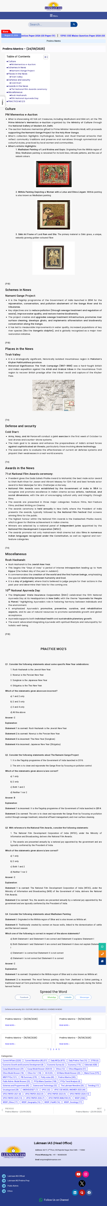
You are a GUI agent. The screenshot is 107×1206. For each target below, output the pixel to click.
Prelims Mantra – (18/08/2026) (21, 1037)
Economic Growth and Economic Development (23, 1065)
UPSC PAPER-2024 (79, 1094)
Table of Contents (18, 56)
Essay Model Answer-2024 (40, 1069)
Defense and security (19, 80)
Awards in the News (18, 86)
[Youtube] (78, 1174)
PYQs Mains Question (45, 1081)
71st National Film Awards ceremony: (29, 89)
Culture (12, 61)
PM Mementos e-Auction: (23, 64)
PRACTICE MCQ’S (16, 101)
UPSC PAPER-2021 (12, 1094)
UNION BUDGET (30, 1090)
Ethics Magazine (77, 1069)
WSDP (80, 1098)
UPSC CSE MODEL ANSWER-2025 (69, 1090)
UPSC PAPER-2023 (56, 1094)
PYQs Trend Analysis (70, 1081)
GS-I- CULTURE (27, 1009)
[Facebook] (89, 1192)
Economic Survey (55, 1065)
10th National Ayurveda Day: (25, 98)
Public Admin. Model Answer (16, 1081)
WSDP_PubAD (52, 1102)
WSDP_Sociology (73, 1102)
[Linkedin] (75, 1192)
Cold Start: (16, 83)
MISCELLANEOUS (40, 1009)
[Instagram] (85, 1174)
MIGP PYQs (10, 1077)
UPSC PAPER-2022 (34, 1094)
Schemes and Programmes (16, 1086)
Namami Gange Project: (23, 70)
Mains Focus (91, 1073)
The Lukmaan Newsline (72, 1086)
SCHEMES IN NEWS (54, 1009)
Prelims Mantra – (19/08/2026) (75, 1018)
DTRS (95, 1061)
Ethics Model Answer (13, 1073)
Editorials (91, 1065)
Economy (74, 1065)
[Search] (74, 24)
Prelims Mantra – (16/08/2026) (75, 1037)
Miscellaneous (15, 92)
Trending (93, 1086)
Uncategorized (11, 1090)
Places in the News (17, 73)
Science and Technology (45, 1086)
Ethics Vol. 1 (34, 1073)
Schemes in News (17, 67)
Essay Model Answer (13, 1069)
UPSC (46, 1090)
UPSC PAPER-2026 (35, 1098)
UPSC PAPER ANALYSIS (59, 1098)
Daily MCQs (58, 1061)
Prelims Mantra (54, 41)
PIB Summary (29, 1077)
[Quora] (82, 1192)
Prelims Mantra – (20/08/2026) (21, 1018)
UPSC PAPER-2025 (12, 1098)
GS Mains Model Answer (68, 1073)
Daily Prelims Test (78, 1061)
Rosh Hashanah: (19, 95)
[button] (53, 15)
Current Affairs (12, 1061)
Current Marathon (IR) (36, 1061)
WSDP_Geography (31, 1102)
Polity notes (47, 1077)
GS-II (49, 1073)
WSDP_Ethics (10, 1102)
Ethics (60, 1069)
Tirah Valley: (17, 77)
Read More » (10, 1025)
